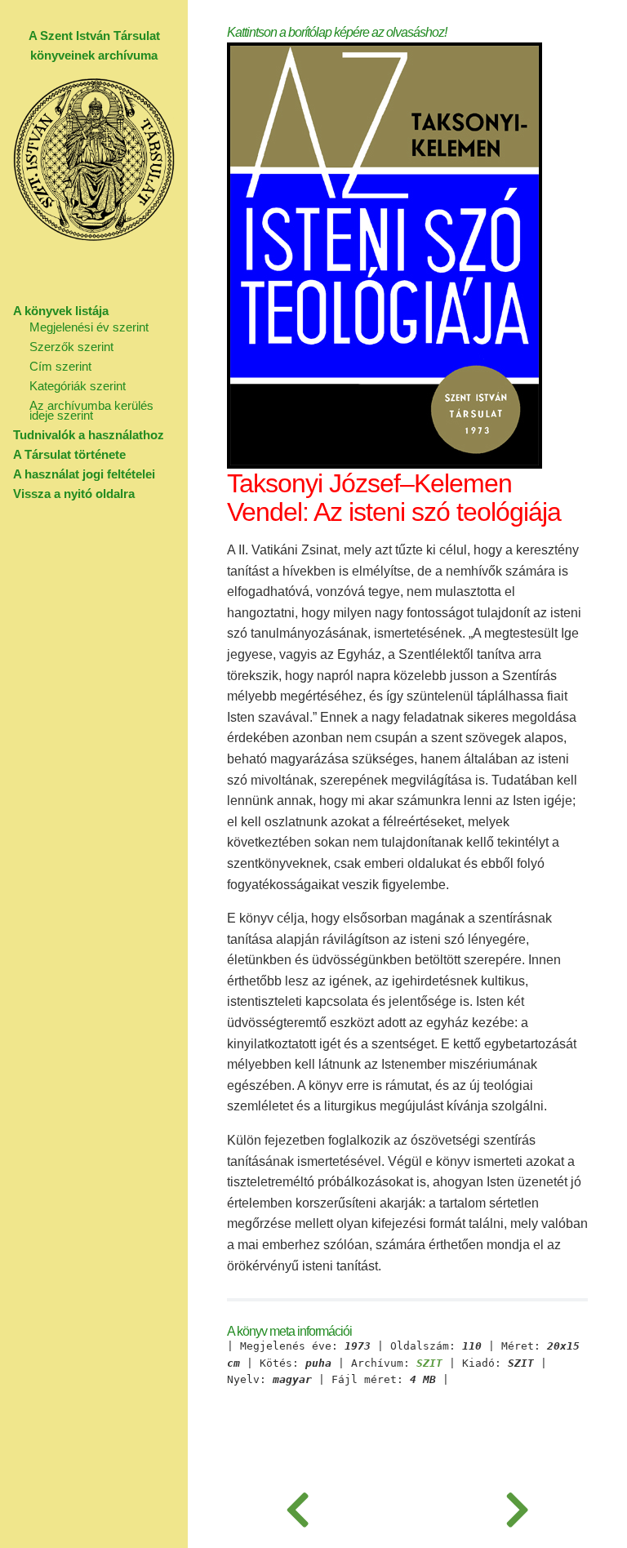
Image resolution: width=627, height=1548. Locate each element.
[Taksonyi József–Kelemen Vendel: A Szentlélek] (297, 1507)
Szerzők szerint (71, 347)
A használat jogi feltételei (84, 474)
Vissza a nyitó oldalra (74, 493)
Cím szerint (60, 366)
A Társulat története (69, 454)
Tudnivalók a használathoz (88, 435)
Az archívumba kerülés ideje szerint (91, 410)
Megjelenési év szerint (89, 327)
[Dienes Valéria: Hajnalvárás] (517, 1507)
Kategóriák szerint (77, 386)
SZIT (429, 1363)
